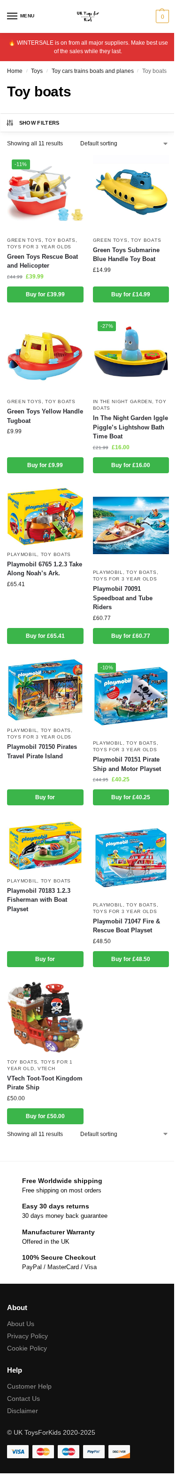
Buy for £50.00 (45, 1116)
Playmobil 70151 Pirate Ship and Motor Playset (127, 764)
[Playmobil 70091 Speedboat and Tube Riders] (131, 525)
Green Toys (24, 240)
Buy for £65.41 (45, 636)
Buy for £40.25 (130, 797)
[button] (161, 16)
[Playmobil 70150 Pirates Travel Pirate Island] (45, 690)
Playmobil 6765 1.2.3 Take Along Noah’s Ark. (44, 569)
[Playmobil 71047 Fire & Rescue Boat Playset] (131, 857)
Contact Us (23, 1398)
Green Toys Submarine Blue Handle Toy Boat (126, 254)
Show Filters (39, 123)
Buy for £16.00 (130, 465)
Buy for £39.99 (45, 294)
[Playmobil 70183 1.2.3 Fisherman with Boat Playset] (45, 845)
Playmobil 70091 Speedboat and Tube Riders (123, 598)
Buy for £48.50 (130, 959)
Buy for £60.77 (130, 636)
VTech (46, 1068)
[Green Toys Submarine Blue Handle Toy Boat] (131, 193)
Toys (37, 71)
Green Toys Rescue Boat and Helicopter (42, 261)
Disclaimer (22, 1410)
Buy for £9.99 (45, 465)
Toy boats (60, 240)
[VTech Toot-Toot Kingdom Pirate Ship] (45, 1017)
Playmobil (22, 554)
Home (15, 71)
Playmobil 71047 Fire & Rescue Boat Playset (126, 926)
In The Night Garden (122, 401)
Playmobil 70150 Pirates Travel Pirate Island (42, 751)
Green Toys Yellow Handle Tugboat (45, 416)
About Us (20, 1323)
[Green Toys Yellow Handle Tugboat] (45, 355)
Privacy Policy (27, 1336)
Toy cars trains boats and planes (93, 71)
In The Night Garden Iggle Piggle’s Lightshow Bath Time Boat (130, 427)
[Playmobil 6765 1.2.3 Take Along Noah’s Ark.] (45, 516)
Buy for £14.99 (130, 294)
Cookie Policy (27, 1348)
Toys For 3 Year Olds (39, 246)
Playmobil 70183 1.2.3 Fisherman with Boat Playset (38, 900)
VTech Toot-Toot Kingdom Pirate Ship (45, 1083)
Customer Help (29, 1386)
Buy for (45, 797)
